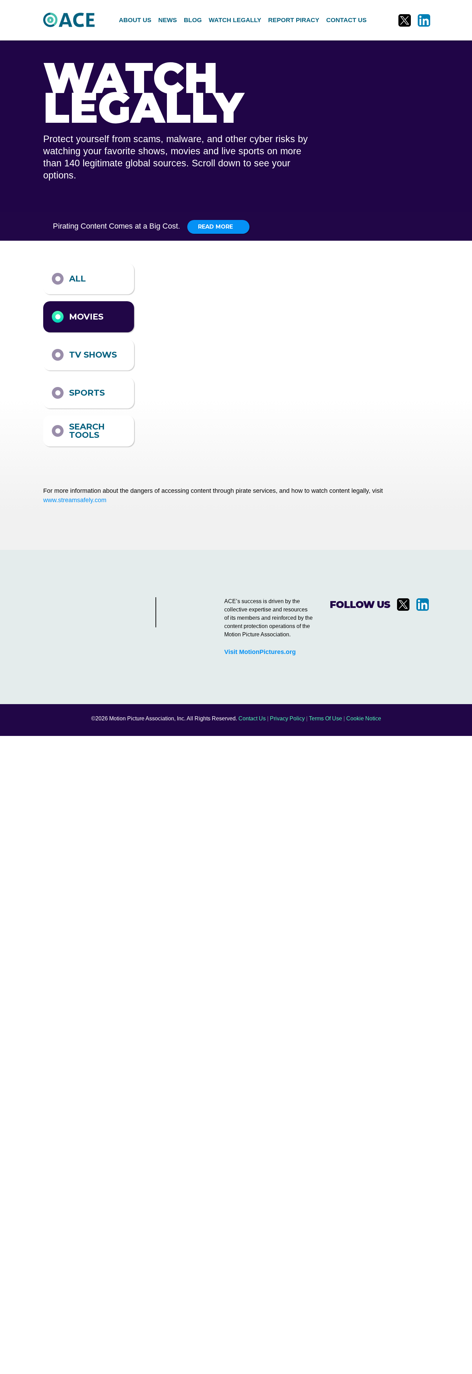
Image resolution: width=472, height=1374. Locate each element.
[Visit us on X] (404, 20)
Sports (87, 393)
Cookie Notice (363, 718)
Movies (86, 317)
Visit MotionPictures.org (260, 651)
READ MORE (216, 226)
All (77, 279)
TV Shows (93, 355)
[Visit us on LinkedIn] (424, 20)
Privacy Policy (287, 718)
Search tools (87, 431)
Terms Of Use (325, 718)
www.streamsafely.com (74, 500)
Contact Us (252, 718)
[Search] (381, 20)
